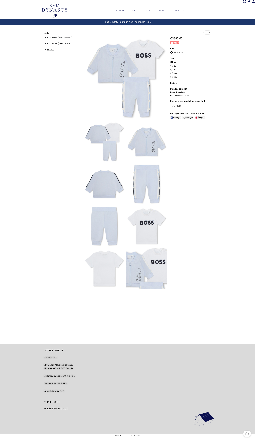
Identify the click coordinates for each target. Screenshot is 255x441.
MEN (134, 10)
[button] (177, 106)
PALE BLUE (178, 53)
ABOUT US (180, 10)
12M (175, 73)
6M (175, 66)
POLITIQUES (53, 402)
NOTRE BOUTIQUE (53, 350)
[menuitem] (205, 32)
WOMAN (120, 10)
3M (175, 62)
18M (175, 77)
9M (175, 70)
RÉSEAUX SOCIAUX (57, 408)
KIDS (148, 10)
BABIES (162, 10)
